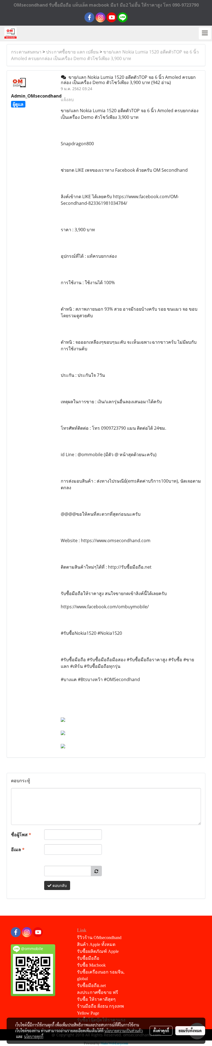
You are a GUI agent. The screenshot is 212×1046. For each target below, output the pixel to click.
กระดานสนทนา (26, 52)
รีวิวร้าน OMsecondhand (99, 937)
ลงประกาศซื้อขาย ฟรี (97, 992)
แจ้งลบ (67, 99)
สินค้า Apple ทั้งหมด (96, 944)
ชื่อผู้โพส (21, 835)
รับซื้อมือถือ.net (91, 985)
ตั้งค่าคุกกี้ (161, 1030)
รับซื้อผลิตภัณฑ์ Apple (98, 951)
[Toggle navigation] (205, 33)
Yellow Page (88, 1013)
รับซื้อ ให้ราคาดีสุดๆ (96, 999)
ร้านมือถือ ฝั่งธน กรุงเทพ (100, 1006)
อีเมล (18, 849)
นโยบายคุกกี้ (33, 1036)
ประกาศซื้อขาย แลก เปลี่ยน (72, 52)
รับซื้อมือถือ (88, 958)
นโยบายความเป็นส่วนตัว (123, 1030)
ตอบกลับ (59, 885)
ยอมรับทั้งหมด (190, 1030)
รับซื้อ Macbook (91, 965)
